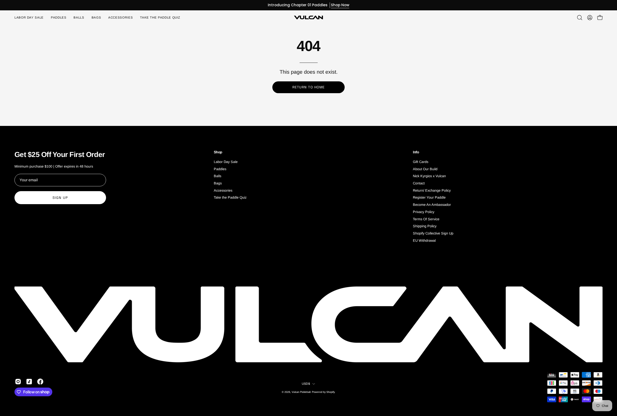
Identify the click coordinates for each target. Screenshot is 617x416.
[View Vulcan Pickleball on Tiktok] (29, 381)
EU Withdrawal (424, 240)
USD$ (306, 383)
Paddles (220, 169)
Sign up (60, 197)
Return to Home (308, 87)
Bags (218, 183)
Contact (419, 183)
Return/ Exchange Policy (432, 190)
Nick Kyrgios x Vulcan (429, 176)
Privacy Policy (423, 212)
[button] (120, 17)
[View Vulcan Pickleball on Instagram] (18, 381)
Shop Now (340, 4)
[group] (308, 5)
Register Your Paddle (429, 198)
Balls (217, 176)
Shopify (330, 391)
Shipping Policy (424, 226)
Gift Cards (420, 162)
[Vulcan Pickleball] (308, 17)
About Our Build (425, 169)
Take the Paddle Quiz (230, 198)
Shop (218, 152)
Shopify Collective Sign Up (433, 233)
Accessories (223, 190)
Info (416, 152)
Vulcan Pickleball (301, 391)
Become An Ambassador (432, 205)
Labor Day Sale (226, 162)
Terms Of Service (426, 219)
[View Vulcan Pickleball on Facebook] (40, 381)
